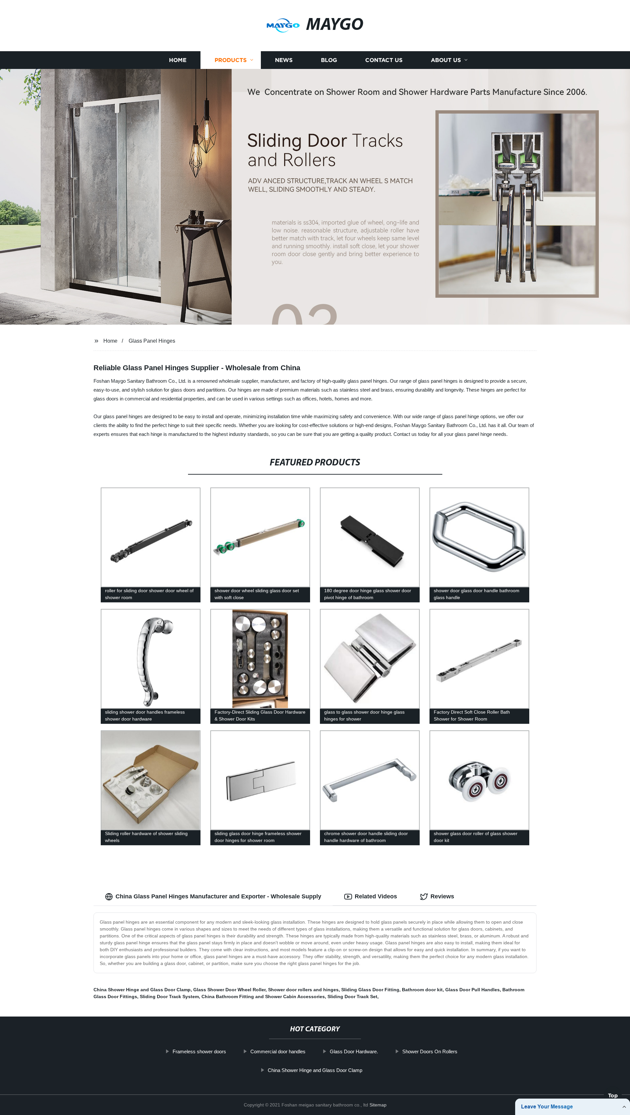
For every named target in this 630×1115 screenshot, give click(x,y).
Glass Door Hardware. (354, 1051)
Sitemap (378, 1104)
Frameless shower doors (199, 1051)
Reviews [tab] (442, 896)
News (284, 60)
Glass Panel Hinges (152, 341)
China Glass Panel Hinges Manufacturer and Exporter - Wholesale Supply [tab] (218, 896)
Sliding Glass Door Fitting (370, 989)
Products (231, 60)
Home (177, 60)
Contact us (384, 60)
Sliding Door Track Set (352, 996)
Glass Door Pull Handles (472, 989)
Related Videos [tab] (376, 896)
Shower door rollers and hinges (303, 989)
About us (446, 60)
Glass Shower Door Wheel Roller (229, 989)
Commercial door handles (277, 1051)
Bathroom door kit (422, 989)
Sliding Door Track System (169, 996)
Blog (329, 60)
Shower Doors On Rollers (429, 1051)
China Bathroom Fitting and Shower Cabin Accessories (263, 996)
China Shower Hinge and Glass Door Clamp (142, 989)
